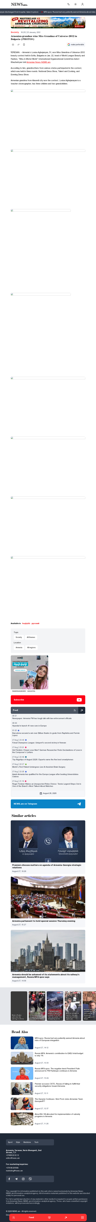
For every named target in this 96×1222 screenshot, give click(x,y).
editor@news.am (13, 1158)
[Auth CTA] (82, 4)
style (18, 1142)
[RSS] (74, 710)
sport (10, 1142)
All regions (31, 648)
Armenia (19, 648)
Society (15, 32)
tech (36, 1142)
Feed (31, 1217)
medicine (27, 1142)
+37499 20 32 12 (12, 1155)
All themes (31, 637)
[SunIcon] (75, 4)
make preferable (77, 45)
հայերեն (26, 623)
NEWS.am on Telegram (25, 804)
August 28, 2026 (49, 793)
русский (35, 623)
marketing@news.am (14, 1171)
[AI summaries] (81, 710)
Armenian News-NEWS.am (38, 62)
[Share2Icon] (18, 44)
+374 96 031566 (12, 1168)
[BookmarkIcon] (24, 44)
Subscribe (19, 700)
